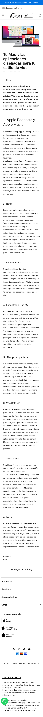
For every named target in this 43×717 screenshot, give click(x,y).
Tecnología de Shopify (31, 663)
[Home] (16, 15)
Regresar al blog (23, 569)
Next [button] (41, 2)
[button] (3, 15)
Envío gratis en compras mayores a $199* (21, 3)
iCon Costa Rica (16, 663)
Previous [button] (2, 2)
